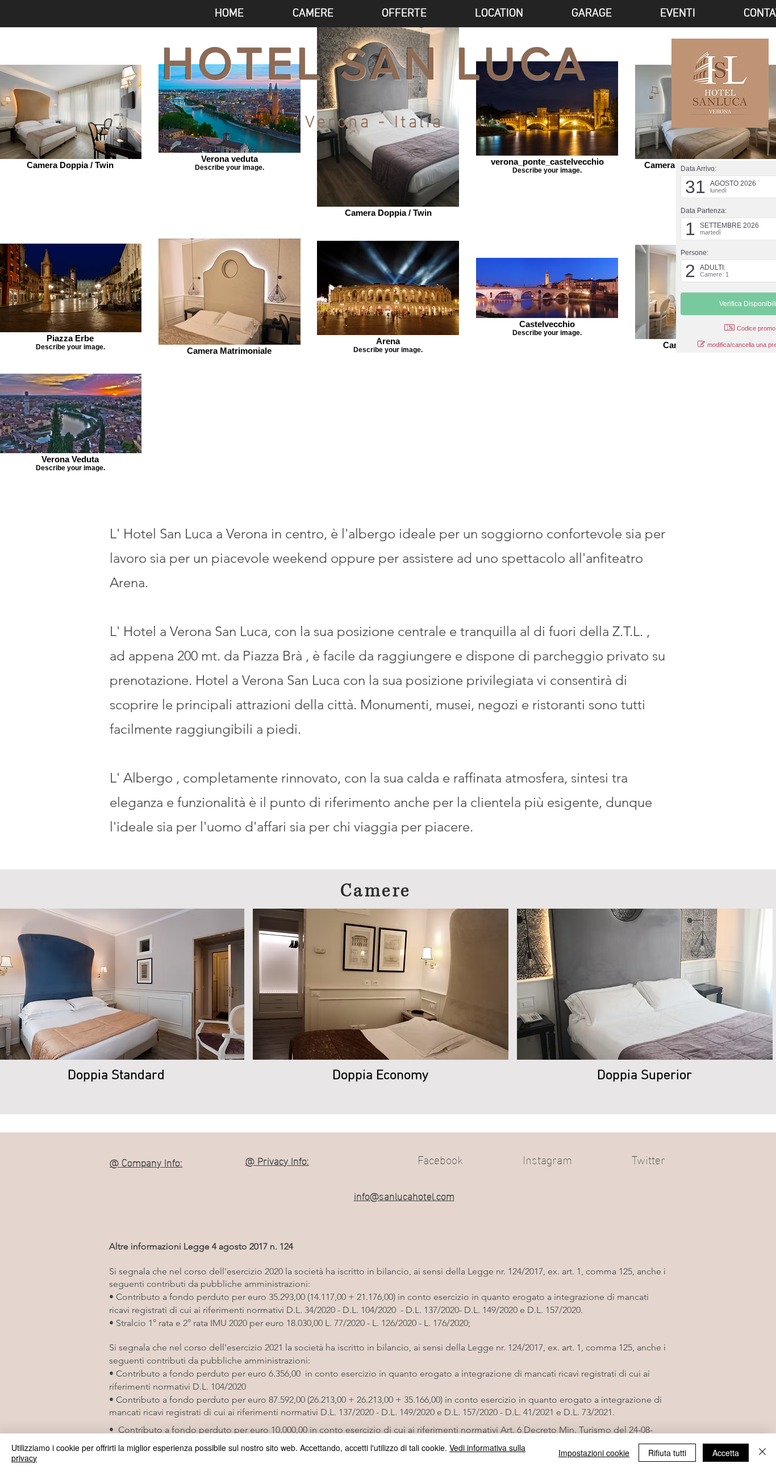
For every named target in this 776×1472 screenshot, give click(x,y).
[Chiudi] (762, 1452)
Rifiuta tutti (667, 1452)
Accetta (725, 1452)
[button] (662, 14)
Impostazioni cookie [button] (593, 1452)
